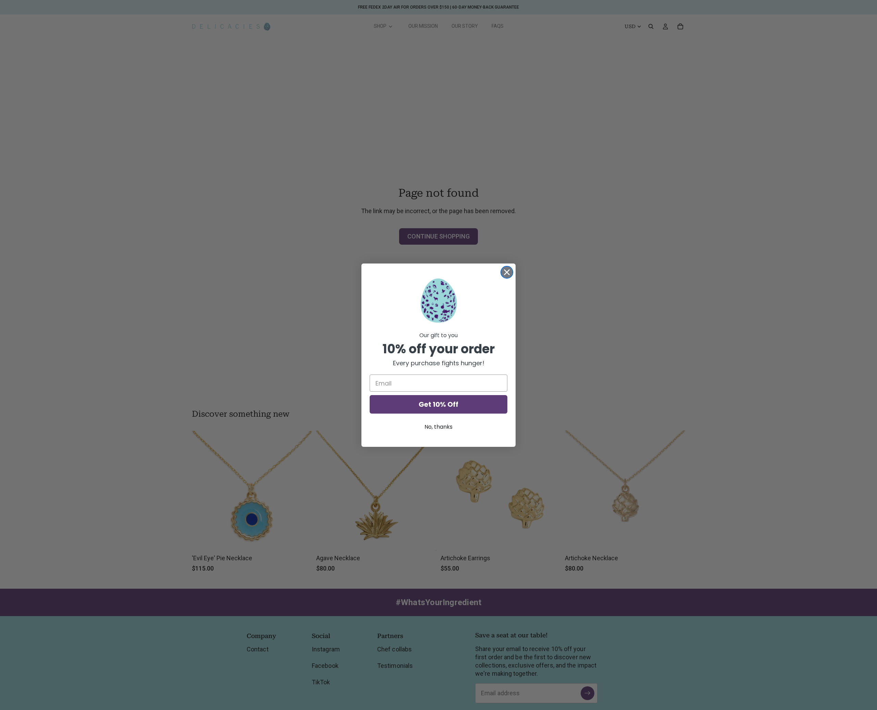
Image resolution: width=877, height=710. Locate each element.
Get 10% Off (438, 404)
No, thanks (438, 427)
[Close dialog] (507, 272)
